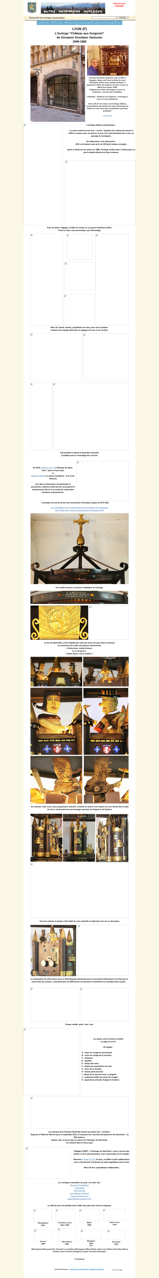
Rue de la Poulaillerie (79, 1185)
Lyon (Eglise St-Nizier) (79, 1194)
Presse (94, 23)
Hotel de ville (79, 1191)
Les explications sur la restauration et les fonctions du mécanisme (79, 508)
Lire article (107, 115)
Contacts (118, 23)
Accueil (40, 23)
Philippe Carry (47, 468)
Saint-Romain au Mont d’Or (79, 1199)
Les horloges (59, 23)
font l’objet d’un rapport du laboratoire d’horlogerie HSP (79, 510)
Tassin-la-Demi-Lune (79, 1196)
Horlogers (47, 23)
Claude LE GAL (89, 1159)
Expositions (101, 23)
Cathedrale (79, 1188)
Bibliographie (111, 23)
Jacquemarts (72, 23)
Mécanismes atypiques (84, 23)
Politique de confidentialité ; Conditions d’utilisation (87, 1269)
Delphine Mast (37, 476)
